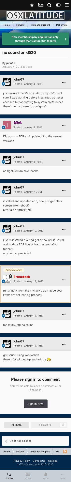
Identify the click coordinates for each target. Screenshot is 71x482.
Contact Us (39, 460)
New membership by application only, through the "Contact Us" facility (35, 38)
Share (18, 424)
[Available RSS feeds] (65, 451)
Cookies (52, 460)
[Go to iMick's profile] (7, 125)
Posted (27, 83)
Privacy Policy (22, 460)
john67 (10, 63)
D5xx (29, 66)
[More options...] (64, 82)
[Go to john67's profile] (7, 82)
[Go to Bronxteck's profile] (7, 279)
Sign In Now (35, 403)
